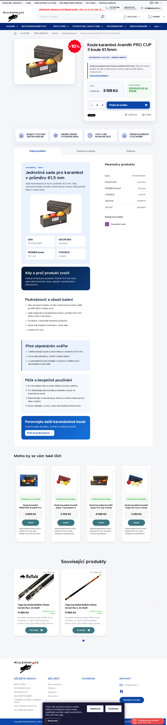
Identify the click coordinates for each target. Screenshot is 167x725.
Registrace (52, 692)
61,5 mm (142, 188)
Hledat (102, 17)
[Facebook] (121, 691)
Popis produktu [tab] (37, 151)
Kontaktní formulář (131, 700)
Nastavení (53, 720)
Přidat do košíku (118, 105)
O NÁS (28, 3)
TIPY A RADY (90, 3)
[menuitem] (10, 26)
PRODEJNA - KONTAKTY (12, 3)
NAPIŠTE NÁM (19, 684)
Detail (30, 523)
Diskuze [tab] (131, 151)
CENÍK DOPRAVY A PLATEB (45, 3)
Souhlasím (113, 708)
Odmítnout (95, 708)
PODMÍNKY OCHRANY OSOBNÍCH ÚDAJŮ (27, 701)
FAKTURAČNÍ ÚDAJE (22, 688)
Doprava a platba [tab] (86, 151)
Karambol (141, 207)
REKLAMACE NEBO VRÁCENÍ (70, 3)
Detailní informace (99, 76)
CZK (156, 3)
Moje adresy (53, 696)
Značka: (118, 57)
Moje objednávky (55, 684)
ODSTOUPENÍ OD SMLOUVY (25, 706)
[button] (83, 640)
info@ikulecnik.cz (131, 685)
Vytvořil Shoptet (127, 721)
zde (61, 715)
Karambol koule (118, 224)
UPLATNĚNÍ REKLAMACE (23, 710)
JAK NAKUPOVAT (21, 692)
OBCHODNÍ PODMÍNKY (23, 696)
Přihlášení (52, 688)
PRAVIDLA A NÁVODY (107, 3)
